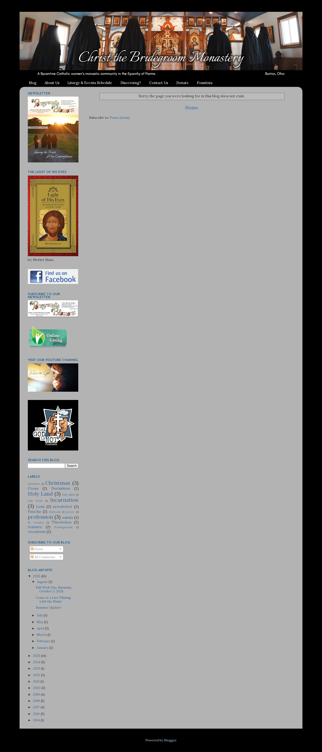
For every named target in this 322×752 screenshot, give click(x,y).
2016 (37, 714)
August (43, 582)
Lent (40, 506)
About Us (52, 83)
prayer (70, 512)
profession (40, 517)
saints (67, 517)
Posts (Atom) (120, 117)
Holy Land (40, 493)
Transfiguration (63, 527)
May (40, 622)
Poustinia (204, 83)
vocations (36, 531)
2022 (37, 675)
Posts (38, 549)
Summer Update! (48, 607)
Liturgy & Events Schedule (89, 83)
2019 (37, 694)
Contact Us (158, 83)
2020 (37, 688)
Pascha (34, 511)
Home (191, 107)
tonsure (35, 526)
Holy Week (35, 500)
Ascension (34, 483)
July (40, 615)
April (41, 628)
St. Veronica (36, 522)
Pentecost (55, 512)
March (42, 635)
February (44, 641)
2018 (37, 701)
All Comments (44, 557)
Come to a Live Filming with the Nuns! (53, 599)
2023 (37, 668)
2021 (37, 681)
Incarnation (64, 500)
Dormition (60, 488)
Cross (33, 488)
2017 (37, 707)
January (43, 648)
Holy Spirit (68, 494)
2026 (37, 576)
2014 (37, 720)
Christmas (57, 483)
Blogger (170, 740)
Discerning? (130, 83)
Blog (32, 83)
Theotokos (61, 522)
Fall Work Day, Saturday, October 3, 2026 (54, 589)
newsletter (62, 506)
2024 (37, 662)
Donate (182, 83)
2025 (37, 656)
